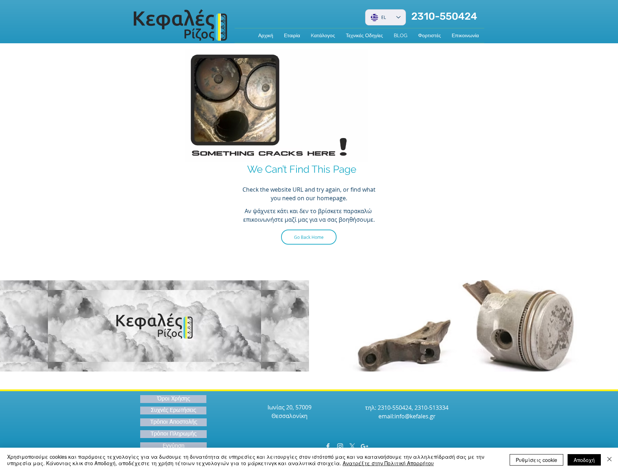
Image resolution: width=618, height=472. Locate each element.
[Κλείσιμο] (609, 459)
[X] (352, 446)
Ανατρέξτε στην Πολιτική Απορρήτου (388, 463)
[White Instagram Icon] (340, 446)
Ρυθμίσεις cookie (536, 459)
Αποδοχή (584, 459)
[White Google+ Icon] (364, 446)
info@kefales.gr (415, 416)
